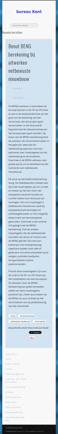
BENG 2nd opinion (13, 407)
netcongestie (40, 321)
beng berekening (27, 316)
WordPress (39, 431)
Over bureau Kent (13, 397)
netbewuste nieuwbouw (20, 321)
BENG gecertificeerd (14, 412)
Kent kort (9, 392)
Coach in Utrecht (13, 364)
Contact (9, 369)
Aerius (8, 359)
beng (13, 316)
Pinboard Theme (23, 431)
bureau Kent (17, 88)
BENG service (11, 402)
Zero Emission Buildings (15, 387)
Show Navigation (45, 25)
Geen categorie (18, 98)
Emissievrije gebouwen (15, 374)
